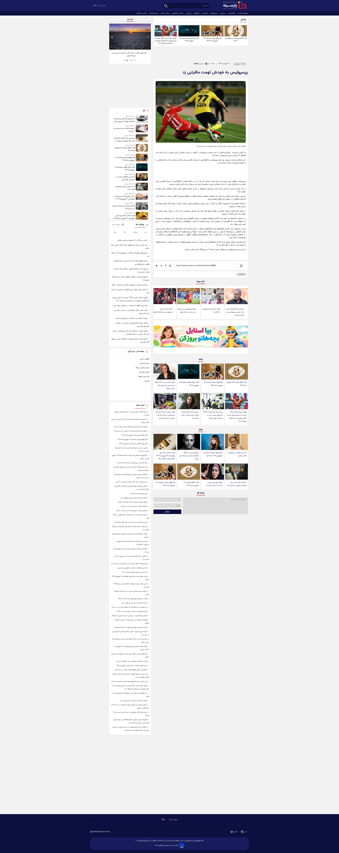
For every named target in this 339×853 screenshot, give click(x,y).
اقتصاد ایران (145, 359)
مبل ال (147, 380)
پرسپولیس (241, 274)
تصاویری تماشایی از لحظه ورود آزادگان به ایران (130, 53)
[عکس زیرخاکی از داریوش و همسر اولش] (236, 442)
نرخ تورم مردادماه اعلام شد (138, 493)
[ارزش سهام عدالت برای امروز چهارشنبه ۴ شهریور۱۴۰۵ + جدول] (142, 196)
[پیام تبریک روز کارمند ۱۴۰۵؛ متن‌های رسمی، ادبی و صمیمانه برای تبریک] (212, 401)
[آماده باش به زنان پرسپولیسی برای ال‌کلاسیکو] (164, 296)
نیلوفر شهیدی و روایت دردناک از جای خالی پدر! (214, 484)
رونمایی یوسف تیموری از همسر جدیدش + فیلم (130, 284)
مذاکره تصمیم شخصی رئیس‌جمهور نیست (133, 498)
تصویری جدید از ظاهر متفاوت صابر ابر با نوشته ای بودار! (189, 455)
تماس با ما (102, 5)
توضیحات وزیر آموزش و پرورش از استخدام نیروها (131, 627)
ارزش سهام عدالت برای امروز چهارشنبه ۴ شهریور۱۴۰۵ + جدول (125, 197)
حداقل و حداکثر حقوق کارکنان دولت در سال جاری (131, 670)
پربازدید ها (140, 224)
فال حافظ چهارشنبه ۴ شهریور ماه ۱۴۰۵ (191, 484)
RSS (95, 5)
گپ (246, 832)
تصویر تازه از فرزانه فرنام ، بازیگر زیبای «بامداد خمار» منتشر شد (190, 415)
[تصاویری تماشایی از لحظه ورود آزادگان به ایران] (130, 37)
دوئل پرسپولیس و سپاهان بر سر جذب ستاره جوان (186, 311)
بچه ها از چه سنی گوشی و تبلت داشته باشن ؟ (131, 463)
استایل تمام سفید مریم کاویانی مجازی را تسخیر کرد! (237, 484)
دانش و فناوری (178, 13)
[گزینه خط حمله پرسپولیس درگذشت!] (212, 296)
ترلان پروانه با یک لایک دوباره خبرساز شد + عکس (131, 482)
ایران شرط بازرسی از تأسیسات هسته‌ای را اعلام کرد (130, 522)
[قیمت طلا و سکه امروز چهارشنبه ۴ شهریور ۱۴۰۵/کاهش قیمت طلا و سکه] (164, 442)
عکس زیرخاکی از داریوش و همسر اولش (237, 454)
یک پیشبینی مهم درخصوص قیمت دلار (125, 188)
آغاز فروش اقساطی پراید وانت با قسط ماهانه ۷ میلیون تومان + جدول (124, 120)
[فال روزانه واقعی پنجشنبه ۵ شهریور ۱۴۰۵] (189, 30)
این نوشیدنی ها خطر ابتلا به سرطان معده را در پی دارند (129, 607)
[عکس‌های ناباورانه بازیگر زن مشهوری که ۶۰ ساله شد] (212, 442)
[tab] (135, 60)
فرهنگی (197, 13)
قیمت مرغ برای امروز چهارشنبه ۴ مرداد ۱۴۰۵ (132, 598)
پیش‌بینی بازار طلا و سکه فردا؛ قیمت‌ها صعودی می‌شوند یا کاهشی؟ (124, 139)
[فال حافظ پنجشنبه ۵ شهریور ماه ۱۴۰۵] (236, 30)
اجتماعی (205, 13)
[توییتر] (156, 265)
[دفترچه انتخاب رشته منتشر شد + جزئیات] (142, 129)
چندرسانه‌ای (154, 13)
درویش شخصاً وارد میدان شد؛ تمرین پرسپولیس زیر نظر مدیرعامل (235, 312)
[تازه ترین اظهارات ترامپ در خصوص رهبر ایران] (142, 177)
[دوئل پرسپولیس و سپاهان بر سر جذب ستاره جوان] (188, 296)
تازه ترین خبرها (144, 376)
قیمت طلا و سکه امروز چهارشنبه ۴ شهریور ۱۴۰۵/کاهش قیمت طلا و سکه (165, 455)
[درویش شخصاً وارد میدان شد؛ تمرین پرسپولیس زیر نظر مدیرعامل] (236, 296)
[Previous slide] (112, 37)
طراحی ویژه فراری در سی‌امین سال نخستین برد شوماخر (129, 615)
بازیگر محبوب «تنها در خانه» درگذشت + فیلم (132, 502)
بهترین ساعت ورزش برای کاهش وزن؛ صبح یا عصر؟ (130, 427)
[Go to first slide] (148, 37)
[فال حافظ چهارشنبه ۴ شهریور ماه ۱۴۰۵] (188, 472)
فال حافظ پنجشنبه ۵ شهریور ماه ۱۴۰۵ (235, 39)
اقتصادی (231, 13)
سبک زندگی (165, 13)
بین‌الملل (214, 13)
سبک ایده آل (145, 363)
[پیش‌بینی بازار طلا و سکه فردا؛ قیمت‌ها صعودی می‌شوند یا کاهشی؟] (142, 138)
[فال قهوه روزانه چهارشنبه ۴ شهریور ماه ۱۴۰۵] (164, 472)
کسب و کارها (142, 13)
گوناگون (243, 19)
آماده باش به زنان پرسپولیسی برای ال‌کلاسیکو (162, 311)
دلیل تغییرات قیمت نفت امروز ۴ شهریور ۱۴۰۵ (131, 665)
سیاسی (223, 13)
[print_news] (170, 265)
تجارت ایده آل (144, 372)
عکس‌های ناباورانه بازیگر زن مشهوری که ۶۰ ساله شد (213, 454)
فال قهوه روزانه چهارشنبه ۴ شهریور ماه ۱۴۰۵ (165, 484)
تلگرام (236, 832)
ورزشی (189, 13)
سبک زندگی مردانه (143, 367)
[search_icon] (166, 6)
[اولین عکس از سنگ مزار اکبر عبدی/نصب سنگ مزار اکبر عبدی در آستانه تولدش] (164, 401)
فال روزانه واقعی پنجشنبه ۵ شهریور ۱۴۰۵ (189, 39)
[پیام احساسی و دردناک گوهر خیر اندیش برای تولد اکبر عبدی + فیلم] (164, 372)
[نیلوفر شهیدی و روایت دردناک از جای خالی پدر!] (212, 472)
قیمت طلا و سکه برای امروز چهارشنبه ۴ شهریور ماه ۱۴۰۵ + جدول (124, 217)
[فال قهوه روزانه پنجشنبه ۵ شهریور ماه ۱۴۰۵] (212, 30)
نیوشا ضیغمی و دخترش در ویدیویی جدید (132, 318)
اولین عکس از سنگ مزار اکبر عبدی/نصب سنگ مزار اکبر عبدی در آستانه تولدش (165, 415)
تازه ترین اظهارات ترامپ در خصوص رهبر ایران (125, 178)
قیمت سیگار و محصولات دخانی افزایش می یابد (131, 661)
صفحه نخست (243, 13)
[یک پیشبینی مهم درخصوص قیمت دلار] (142, 187)
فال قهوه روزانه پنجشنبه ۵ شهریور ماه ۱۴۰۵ (212, 39)
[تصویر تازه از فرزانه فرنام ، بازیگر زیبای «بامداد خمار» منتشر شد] (188, 401)
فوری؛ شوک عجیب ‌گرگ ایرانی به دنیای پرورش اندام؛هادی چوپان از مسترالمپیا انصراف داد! (166, 41)
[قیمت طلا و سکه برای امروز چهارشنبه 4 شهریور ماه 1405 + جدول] (142, 216)
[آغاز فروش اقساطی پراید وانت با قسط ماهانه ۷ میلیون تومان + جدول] (142, 119)
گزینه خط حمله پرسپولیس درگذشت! (211, 311)
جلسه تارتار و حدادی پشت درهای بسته (134, 603)
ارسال (167, 511)
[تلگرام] (161, 265)
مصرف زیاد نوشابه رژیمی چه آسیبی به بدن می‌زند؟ (130, 431)
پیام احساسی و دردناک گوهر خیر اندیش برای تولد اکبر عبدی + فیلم (165, 385)
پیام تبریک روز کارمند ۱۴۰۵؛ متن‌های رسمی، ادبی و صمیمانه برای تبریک (213, 415)
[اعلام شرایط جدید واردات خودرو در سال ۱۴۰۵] (142, 206)
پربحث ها (116, 224)
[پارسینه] (233, 5)
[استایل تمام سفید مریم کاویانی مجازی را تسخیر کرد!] (236, 472)
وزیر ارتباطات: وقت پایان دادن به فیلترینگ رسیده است (129, 563)
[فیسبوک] (165, 265)
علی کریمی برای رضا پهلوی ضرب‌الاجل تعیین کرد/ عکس (129, 681)
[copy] (241, 265)
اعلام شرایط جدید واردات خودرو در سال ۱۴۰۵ (123, 207)
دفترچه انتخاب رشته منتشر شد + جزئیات (124, 130)
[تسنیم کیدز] (200, 337)
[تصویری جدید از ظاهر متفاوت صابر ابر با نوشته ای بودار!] (188, 442)
